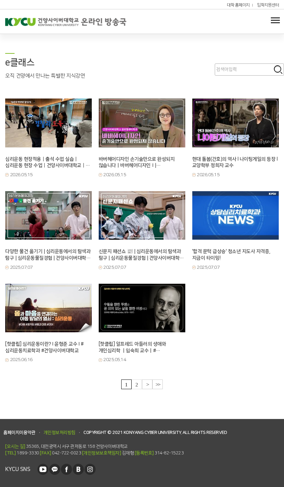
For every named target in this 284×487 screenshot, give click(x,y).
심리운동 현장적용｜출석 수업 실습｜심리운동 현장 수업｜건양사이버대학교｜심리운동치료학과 (45, 162)
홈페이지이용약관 (19, 432)
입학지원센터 (268, 5)
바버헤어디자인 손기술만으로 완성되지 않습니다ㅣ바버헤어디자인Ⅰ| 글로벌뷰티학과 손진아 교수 (137, 162)
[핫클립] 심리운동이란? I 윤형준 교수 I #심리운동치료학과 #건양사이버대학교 (44, 347)
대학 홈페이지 (238, 5)
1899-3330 (22, 453)
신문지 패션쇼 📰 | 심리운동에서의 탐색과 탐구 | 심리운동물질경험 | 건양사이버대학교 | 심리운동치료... (141, 255)
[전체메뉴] (275, 20)
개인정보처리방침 (60, 432)
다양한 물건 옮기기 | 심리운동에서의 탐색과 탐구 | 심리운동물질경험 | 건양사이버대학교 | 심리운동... (47, 255)
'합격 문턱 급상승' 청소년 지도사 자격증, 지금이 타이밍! (231, 255)
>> (158, 384)
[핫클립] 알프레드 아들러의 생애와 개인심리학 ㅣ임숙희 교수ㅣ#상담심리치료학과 (132, 347)
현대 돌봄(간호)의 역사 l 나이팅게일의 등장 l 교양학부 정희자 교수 (235, 162)
